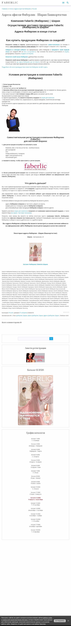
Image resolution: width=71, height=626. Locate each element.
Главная (4, 9)
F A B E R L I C (10, 2)
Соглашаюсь (60, 621)
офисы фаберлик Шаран (35, 315)
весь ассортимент (30, 52)
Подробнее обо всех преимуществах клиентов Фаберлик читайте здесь (25, 67)
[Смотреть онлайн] (35, 400)
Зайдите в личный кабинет (16, 50)
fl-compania (23, 313)
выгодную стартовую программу (21, 213)
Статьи (10, 9)
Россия (34, 9)
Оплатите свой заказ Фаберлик (17, 57)
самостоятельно (54, 44)
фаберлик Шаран (21, 315)
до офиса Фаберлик (23, 62)
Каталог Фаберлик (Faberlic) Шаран (35, 264)
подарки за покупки (27, 53)
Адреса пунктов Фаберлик (22, 9)
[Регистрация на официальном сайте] (35, 357)
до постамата (35, 62)
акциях (67, 52)
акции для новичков (48, 98)
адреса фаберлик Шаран (51, 315)
